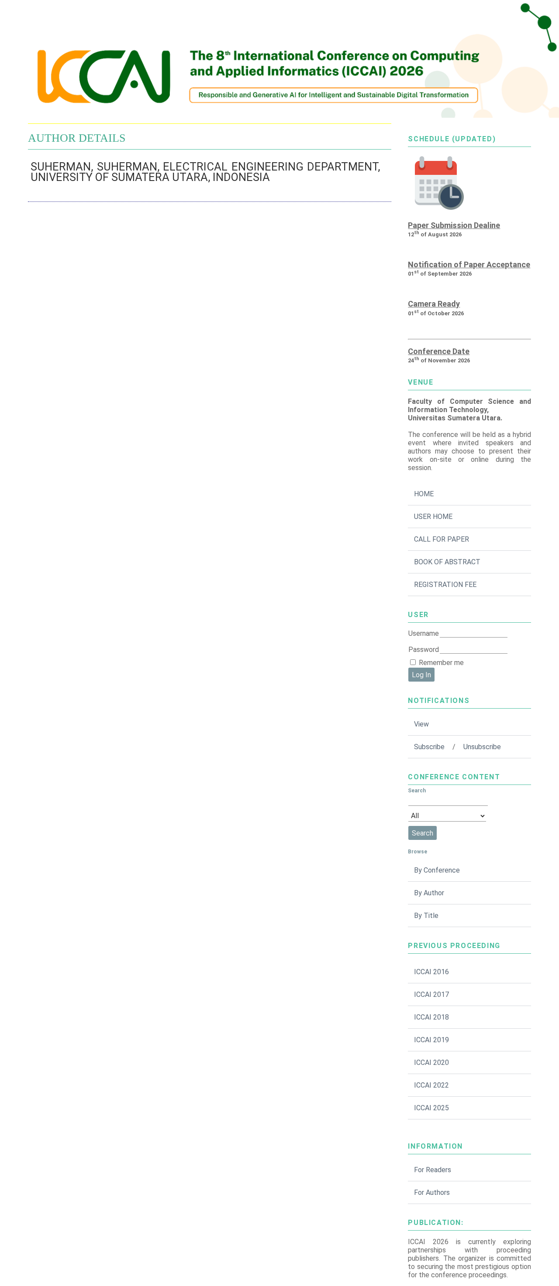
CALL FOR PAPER (441, 539)
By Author (429, 893)
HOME (424, 494)
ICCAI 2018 (431, 1017)
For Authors (432, 1192)
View (421, 724)
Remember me (441, 662)
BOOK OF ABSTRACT (447, 562)
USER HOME (433, 516)
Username (423, 633)
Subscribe (429, 747)
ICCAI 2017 (431, 994)
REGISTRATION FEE (445, 584)
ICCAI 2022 (431, 1085)
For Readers (432, 1170)
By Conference (437, 870)
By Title (426, 915)
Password (423, 649)
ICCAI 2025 (431, 1108)
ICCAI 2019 (431, 1040)
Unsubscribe (482, 747)
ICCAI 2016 (431, 972)
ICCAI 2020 (431, 1062)
